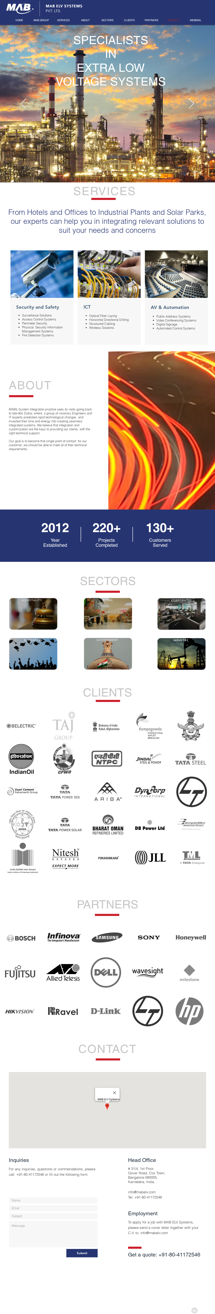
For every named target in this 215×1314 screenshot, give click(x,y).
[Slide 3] (111, 172)
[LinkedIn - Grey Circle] (194, 1310)
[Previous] (23, 103)
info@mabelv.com (142, 1192)
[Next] (191, 103)
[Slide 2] (107, 172)
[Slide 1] (103, 172)
